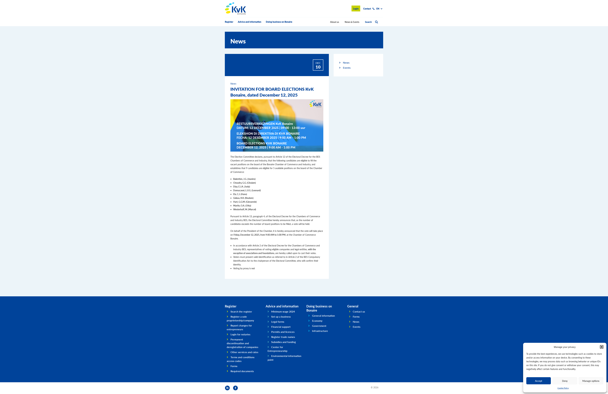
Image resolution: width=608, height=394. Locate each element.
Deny (565, 380)
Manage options (590, 380)
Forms (234, 366)
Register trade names (283, 337)
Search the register (241, 311)
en (377, 8)
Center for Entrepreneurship (277, 349)
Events (347, 67)
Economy (317, 320)
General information (323, 315)
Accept (538, 380)
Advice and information (249, 21)
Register (229, 21)
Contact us (359, 311)
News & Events (352, 21)
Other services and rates (244, 352)
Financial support (281, 327)
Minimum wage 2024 (283, 311)
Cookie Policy (563, 388)
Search (368, 21)
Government (319, 326)
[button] (601, 346)
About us (334, 21)
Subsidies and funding (283, 342)
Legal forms (277, 321)
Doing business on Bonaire (279, 21)
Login (356, 8)
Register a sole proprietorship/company (240, 318)
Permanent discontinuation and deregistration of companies (242, 343)
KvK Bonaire (235, 8)
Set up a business (281, 316)
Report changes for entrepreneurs (239, 327)
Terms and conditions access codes (240, 359)
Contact (367, 8)
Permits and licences (282, 332)
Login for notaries (240, 334)
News (346, 62)
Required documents (242, 371)
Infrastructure (320, 331)
